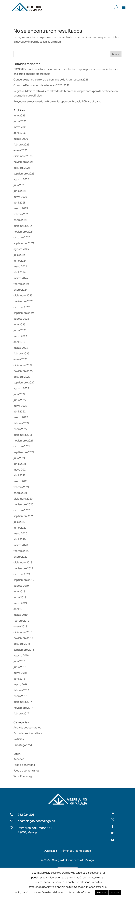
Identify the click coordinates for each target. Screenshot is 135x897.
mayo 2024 (20, 266)
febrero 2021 (21, 487)
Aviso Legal (50, 850)
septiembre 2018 (24, 649)
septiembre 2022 (24, 382)
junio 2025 (20, 191)
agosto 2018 (21, 655)
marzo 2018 (20, 684)
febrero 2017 (21, 713)
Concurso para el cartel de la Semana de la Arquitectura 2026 (51, 79)
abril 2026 (20, 133)
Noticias (19, 739)
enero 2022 (20, 429)
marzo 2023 (21, 347)
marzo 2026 (21, 139)
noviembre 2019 (23, 568)
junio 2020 (20, 527)
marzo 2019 (21, 614)
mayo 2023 (20, 336)
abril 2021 (19, 475)
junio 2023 (20, 330)
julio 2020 (20, 522)
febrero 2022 (21, 423)
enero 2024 (20, 289)
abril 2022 (20, 411)
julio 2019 (19, 591)
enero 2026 (20, 150)
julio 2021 (19, 458)
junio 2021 (20, 464)
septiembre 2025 (24, 173)
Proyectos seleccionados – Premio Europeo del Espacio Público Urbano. (58, 101)
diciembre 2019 (23, 562)
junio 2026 (20, 121)
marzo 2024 (21, 278)
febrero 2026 (21, 144)
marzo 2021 (20, 481)
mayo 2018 (20, 673)
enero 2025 (20, 220)
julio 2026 (20, 115)
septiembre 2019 (24, 580)
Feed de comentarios (26, 770)
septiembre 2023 (24, 313)
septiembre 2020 (24, 516)
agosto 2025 (21, 179)
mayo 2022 (20, 406)
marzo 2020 (21, 545)
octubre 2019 (22, 574)
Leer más (102, 892)
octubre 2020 (22, 510)
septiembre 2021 (24, 452)
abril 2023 (20, 342)
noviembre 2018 (23, 638)
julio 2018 (19, 661)
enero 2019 (20, 626)
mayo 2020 (20, 533)
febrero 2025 (21, 214)
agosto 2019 (21, 585)
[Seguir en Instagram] (112, 833)
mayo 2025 (20, 197)
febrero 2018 (21, 690)
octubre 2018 (22, 643)
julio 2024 (20, 255)
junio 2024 (20, 260)
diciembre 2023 (23, 295)
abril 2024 (20, 272)
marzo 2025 (21, 208)
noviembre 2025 (23, 162)
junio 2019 (20, 597)
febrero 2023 (21, 353)
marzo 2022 (21, 417)
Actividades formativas (28, 733)
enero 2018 (20, 696)
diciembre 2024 (23, 226)
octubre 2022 (22, 376)
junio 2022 (20, 400)
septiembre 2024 (24, 243)
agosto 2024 (21, 249)
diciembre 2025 (23, 156)
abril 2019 (19, 609)
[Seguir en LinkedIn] (112, 813)
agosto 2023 (21, 318)
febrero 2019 (21, 620)
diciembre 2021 (23, 435)
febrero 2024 (21, 284)
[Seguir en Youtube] (112, 839)
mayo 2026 (20, 127)
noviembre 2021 (23, 440)
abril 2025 (20, 202)
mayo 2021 (20, 469)
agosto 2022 (21, 388)
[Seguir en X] (112, 819)
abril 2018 (19, 678)
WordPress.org (23, 776)
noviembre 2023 (23, 301)
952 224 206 (26, 815)
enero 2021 (20, 493)
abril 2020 (20, 539)
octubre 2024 (22, 237)
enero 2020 (20, 556)
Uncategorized (23, 745)
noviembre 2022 (23, 371)
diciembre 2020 (23, 498)
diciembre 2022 (23, 365)
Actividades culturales (27, 727)
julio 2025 (19, 185)
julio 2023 (19, 324)
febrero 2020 (21, 551)
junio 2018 (20, 667)
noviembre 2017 (23, 707)
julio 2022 (19, 394)
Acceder (19, 759)
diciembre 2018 (23, 632)
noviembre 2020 (23, 504)
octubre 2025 (22, 168)
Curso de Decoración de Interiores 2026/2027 (41, 85)
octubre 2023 (22, 307)
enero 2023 (20, 359)
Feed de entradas (24, 765)
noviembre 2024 (23, 231)
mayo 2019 (20, 603)
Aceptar (115, 892)
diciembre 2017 (23, 702)
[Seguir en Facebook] (112, 826)
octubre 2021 (22, 446)
